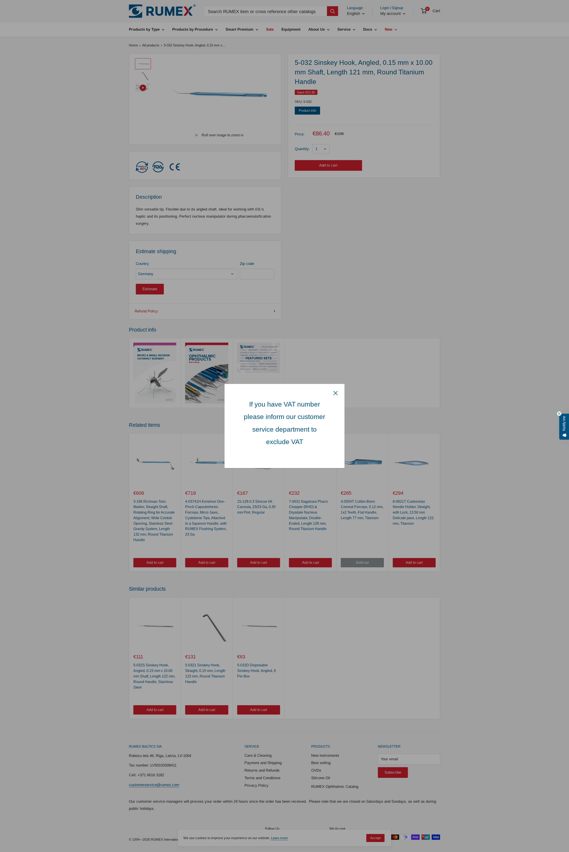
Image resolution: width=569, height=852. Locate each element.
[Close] (335, 392)
